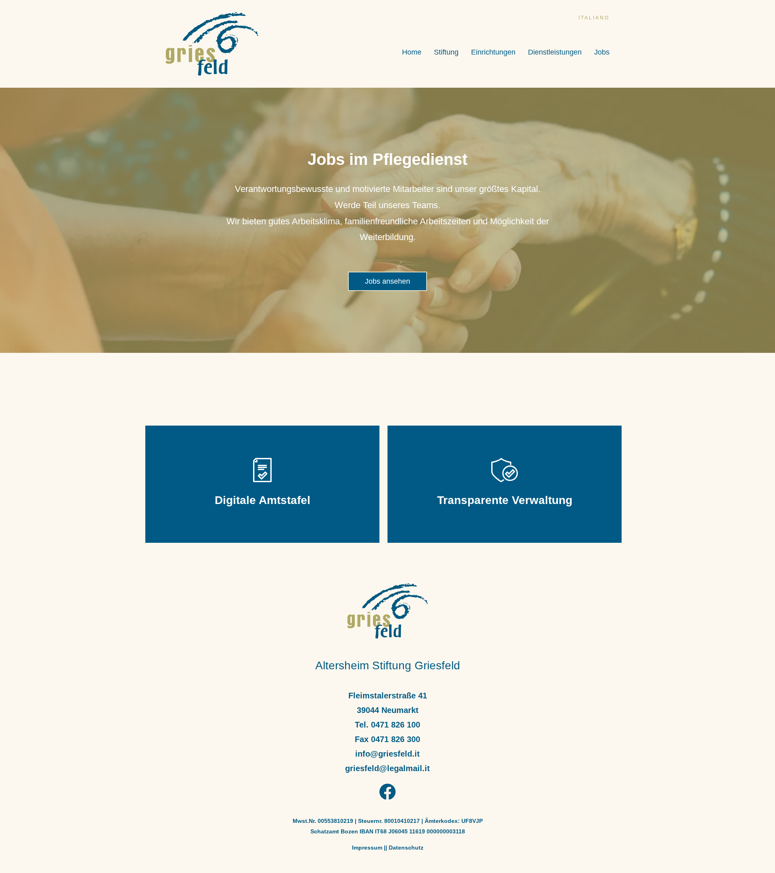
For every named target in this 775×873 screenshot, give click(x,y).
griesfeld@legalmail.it (387, 768)
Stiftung (446, 52)
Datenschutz (406, 847)
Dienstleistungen (555, 52)
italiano (594, 18)
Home (411, 52)
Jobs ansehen (387, 281)
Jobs (602, 52)
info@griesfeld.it (387, 753)
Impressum (367, 847)
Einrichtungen (493, 52)
